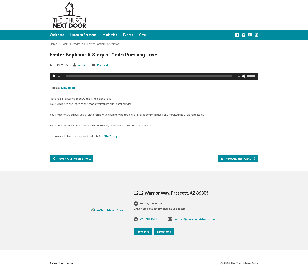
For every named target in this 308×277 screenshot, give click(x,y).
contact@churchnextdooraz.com (195, 219)
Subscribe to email (62, 263)
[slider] (251, 76)
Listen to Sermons (83, 34)
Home (53, 43)
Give (142, 34)
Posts (64, 43)
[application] (154, 76)
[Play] (54, 76)
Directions (164, 231)
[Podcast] (256, 35)
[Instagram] (243, 35)
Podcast (78, 43)
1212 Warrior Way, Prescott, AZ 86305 (171, 192)
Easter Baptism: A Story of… (104, 43)
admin (82, 65)
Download (68, 87)
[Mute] (243, 76)
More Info (143, 231)
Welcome (57, 34)
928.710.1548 (148, 219)
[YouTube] (250, 35)
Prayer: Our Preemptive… (73, 158)
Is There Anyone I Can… (236, 158)
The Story (110, 136)
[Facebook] (237, 35)
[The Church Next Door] (107, 210)
